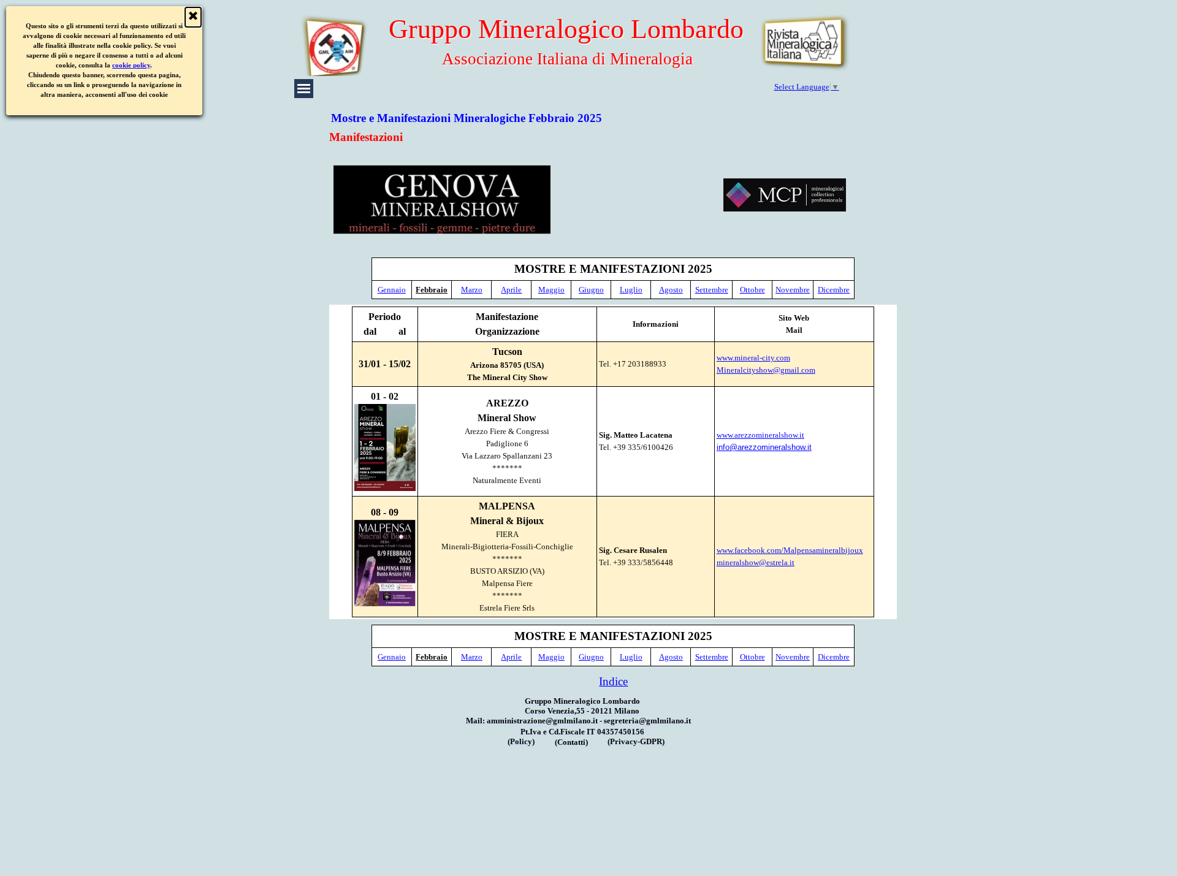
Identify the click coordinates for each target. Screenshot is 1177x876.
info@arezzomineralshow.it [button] (764, 447)
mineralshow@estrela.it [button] (755, 562)
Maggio (551, 289)
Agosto (671, 289)
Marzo (471, 289)
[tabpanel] (613, 278)
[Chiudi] (193, 17)
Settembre (711, 289)
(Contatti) (571, 742)
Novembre (792, 289)
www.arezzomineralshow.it (760, 435)
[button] (784, 194)
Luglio (631, 289)
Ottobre (752, 289)
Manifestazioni (366, 137)
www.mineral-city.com (753, 357)
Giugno (591, 289)
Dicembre (834, 289)
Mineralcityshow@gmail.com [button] (766, 370)
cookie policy (132, 65)
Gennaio (392, 289)
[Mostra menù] (303, 88)
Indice (613, 681)
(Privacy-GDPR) (636, 741)
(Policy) (521, 741)
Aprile (511, 289)
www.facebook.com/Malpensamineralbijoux (790, 550)
